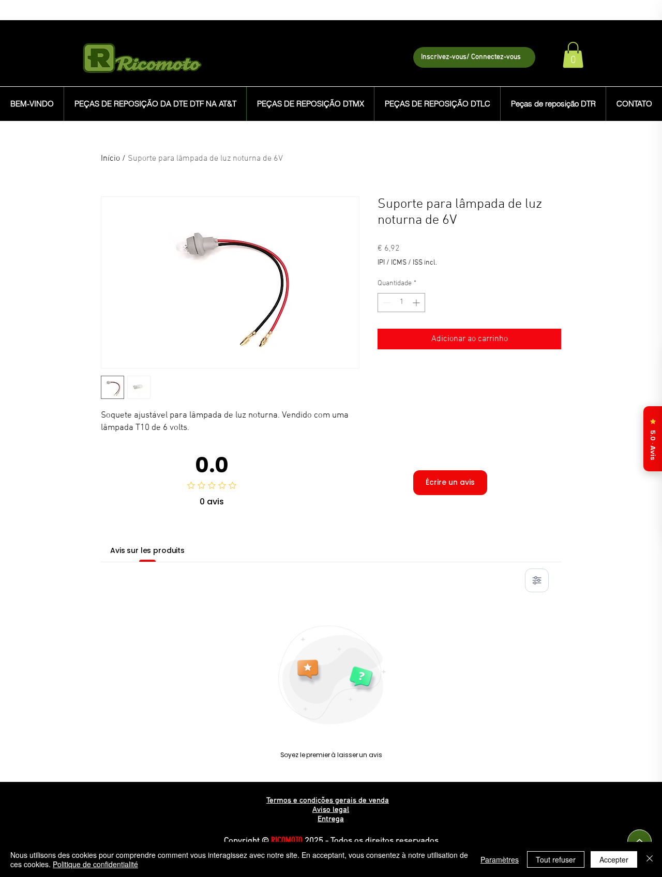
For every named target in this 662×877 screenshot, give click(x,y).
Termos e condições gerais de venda (327, 800)
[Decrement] (385, 303)
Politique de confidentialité (95, 864)
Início (110, 158)
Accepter (613, 859)
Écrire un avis (450, 482)
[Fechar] (649, 859)
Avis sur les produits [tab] (147, 550)
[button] (573, 55)
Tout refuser (556, 859)
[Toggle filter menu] (537, 580)
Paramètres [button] (499, 859)
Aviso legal (330, 809)
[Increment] (417, 303)
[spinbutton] (401, 303)
